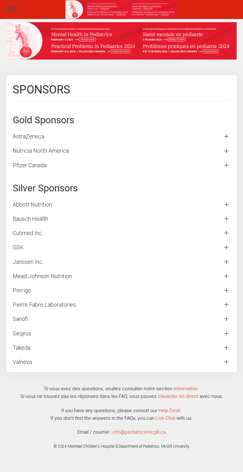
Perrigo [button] (22, 290)
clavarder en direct (178, 396)
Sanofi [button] (20, 319)
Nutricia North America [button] (41, 150)
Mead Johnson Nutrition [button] (42, 276)
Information (186, 389)
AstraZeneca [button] (28, 136)
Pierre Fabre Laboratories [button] (44, 304)
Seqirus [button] (22, 333)
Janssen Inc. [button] (28, 261)
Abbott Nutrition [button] (32, 204)
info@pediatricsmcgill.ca (139, 432)
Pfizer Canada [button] (30, 165)
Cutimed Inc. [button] (28, 233)
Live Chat (165, 418)
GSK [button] (18, 247)
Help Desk (169, 410)
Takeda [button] (21, 347)
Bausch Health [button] (30, 218)
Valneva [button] (22, 362)
